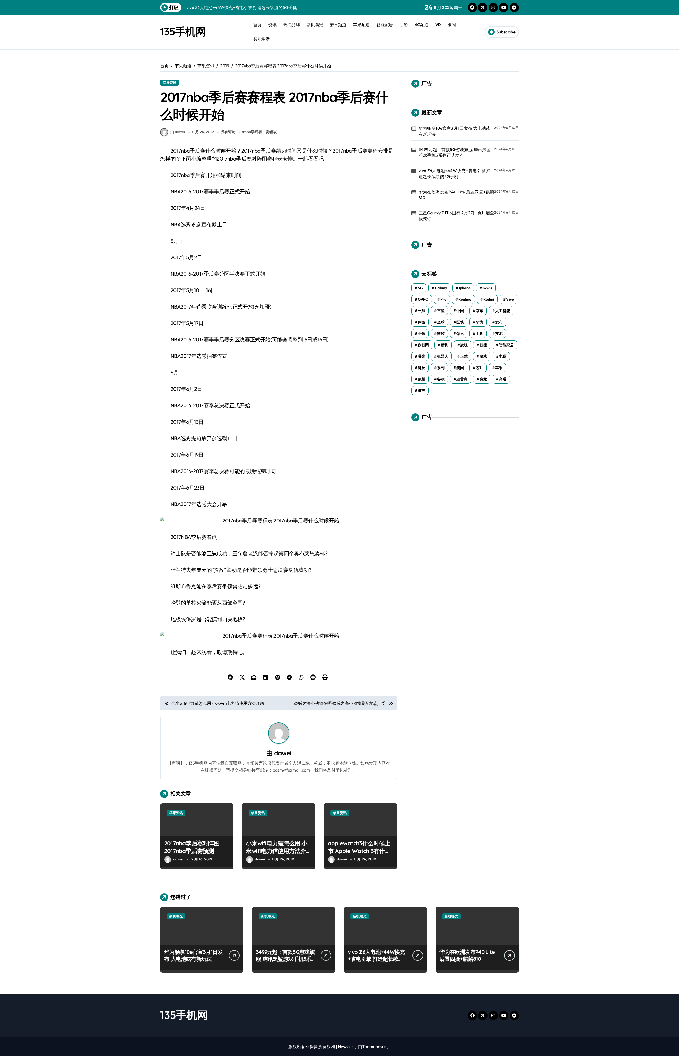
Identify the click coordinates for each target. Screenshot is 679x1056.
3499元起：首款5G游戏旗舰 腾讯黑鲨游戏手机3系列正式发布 (455, 152)
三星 (441, 310)
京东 (479, 310)
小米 (421, 333)
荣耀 (421, 379)
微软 (441, 333)
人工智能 (502, 310)
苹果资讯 (169, 82)
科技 (421, 367)
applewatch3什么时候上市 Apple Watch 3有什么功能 (359, 850)
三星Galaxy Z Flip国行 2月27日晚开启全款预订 (456, 215)
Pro (443, 299)
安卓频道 (338, 24)
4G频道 (421, 24)
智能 (483, 345)
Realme (464, 299)
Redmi (488, 299)
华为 (479, 322)
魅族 (421, 390)
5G (420, 287)
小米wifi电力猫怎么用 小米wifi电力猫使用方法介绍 (276, 850)
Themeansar (374, 1046)
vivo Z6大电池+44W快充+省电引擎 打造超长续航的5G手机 (455, 173)
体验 (421, 322)
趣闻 (451, 24)
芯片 (479, 367)
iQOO (487, 287)
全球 (441, 322)
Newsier (346, 1046)
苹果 (499, 367)
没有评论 (228, 131)
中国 (460, 310)
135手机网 (183, 31)
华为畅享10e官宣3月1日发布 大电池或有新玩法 (454, 131)
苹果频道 (361, 24)
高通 (502, 379)
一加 (421, 310)
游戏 (483, 356)
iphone (465, 287)
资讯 (272, 24)
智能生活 (261, 39)
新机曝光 (315, 24)
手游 (404, 24)
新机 (444, 345)
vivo (510, 299)
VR (438, 24)
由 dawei (177, 131)
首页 (257, 24)
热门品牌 (291, 24)
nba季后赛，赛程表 (261, 131)
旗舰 (464, 345)
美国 (460, 367)
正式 (464, 356)
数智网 (423, 345)
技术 (499, 333)
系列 (441, 367)
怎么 (460, 333)
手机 (479, 333)
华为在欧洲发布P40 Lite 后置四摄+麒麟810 (456, 194)
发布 (499, 322)
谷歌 (441, 379)
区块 (460, 322)
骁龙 (483, 379)
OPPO (423, 299)
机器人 (442, 356)
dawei (282, 753)
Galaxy (441, 287)
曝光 (421, 356)
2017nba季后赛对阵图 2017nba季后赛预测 (192, 847)
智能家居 (384, 24)
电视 (502, 356)
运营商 (462, 379)
